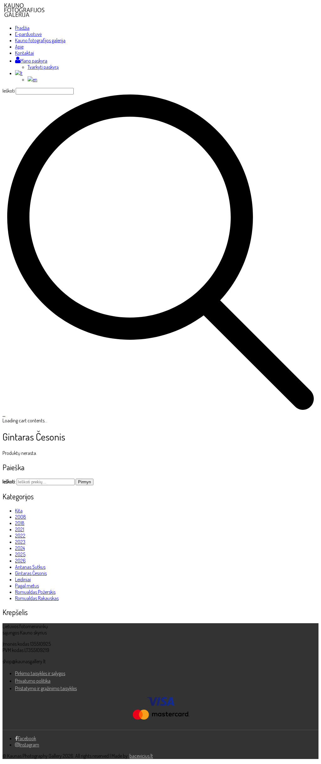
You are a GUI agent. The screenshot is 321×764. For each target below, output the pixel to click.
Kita (19, 510)
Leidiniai (23, 579)
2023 (20, 542)
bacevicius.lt (141, 756)
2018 (19, 523)
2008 (20, 517)
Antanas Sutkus (30, 567)
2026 (20, 561)
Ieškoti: (9, 481)
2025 (20, 554)
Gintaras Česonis (31, 573)
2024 (20, 548)
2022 (20, 535)
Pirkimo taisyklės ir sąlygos (40, 673)
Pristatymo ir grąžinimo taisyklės (46, 688)
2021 (19, 529)
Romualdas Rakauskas (37, 598)
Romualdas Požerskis (35, 592)
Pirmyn (84, 482)
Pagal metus (27, 586)
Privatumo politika (32, 681)
